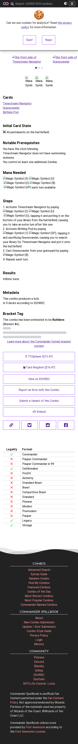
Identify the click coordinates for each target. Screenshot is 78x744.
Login (39, 640)
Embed (41, 411)
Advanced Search (39, 570)
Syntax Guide (39, 574)
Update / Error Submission (39, 626)
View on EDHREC (39, 379)
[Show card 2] (39, 68)
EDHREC (39, 675)
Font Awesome (35, 727)
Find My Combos (39, 583)
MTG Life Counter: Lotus (39, 683)
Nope (48, 40)
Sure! (29, 40)
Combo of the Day (39, 591)
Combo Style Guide (39, 631)
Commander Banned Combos (39, 604)
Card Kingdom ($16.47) (40, 367)
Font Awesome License (30, 731)
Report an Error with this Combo (39, 390)
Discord (39, 661)
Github (39, 670)
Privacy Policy (39, 635)
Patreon (39, 657)
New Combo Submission (39, 622)
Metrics (39, 644)
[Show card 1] (36, 68)
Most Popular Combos (39, 600)
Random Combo (39, 578)
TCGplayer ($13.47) (40, 356)
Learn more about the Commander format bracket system (39, 344)
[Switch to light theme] (65, 3)
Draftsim (39, 679)
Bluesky (39, 666)
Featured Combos (39, 587)
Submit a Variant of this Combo (39, 401)
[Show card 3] (42, 68)
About (39, 618)
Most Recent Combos (39, 596)
